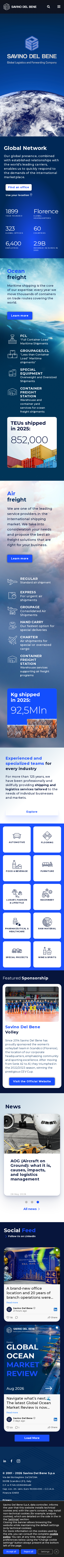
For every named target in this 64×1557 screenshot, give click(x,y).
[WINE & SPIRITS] (47, 951)
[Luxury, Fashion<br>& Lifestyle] (17, 893)
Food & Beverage (17, 871)
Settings (45, 1551)
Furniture (47, 871)
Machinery (47, 900)
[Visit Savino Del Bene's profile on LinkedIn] (9, 1309)
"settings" (13, 1519)
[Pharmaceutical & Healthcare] (17, 922)
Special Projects (17, 957)
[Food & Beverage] (17, 864)
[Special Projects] (17, 951)
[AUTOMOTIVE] (17, 836)
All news (30, 1209)
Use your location (17, 195)
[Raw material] (47, 922)
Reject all (28, 1551)
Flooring (47, 842)
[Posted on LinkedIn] (55, 1309)
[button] (48, 6)
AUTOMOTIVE (17, 842)
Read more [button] (12, 1302)
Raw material (47, 928)
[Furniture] (47, 864)
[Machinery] (47, 893)
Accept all (11, 1551)
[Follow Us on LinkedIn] (6, 1236)
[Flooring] (47, 836)
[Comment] (16, 1317)
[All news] (39, 1209)
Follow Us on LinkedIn (22, 1236)
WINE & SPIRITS (47, 957)
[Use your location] (31, 194)
